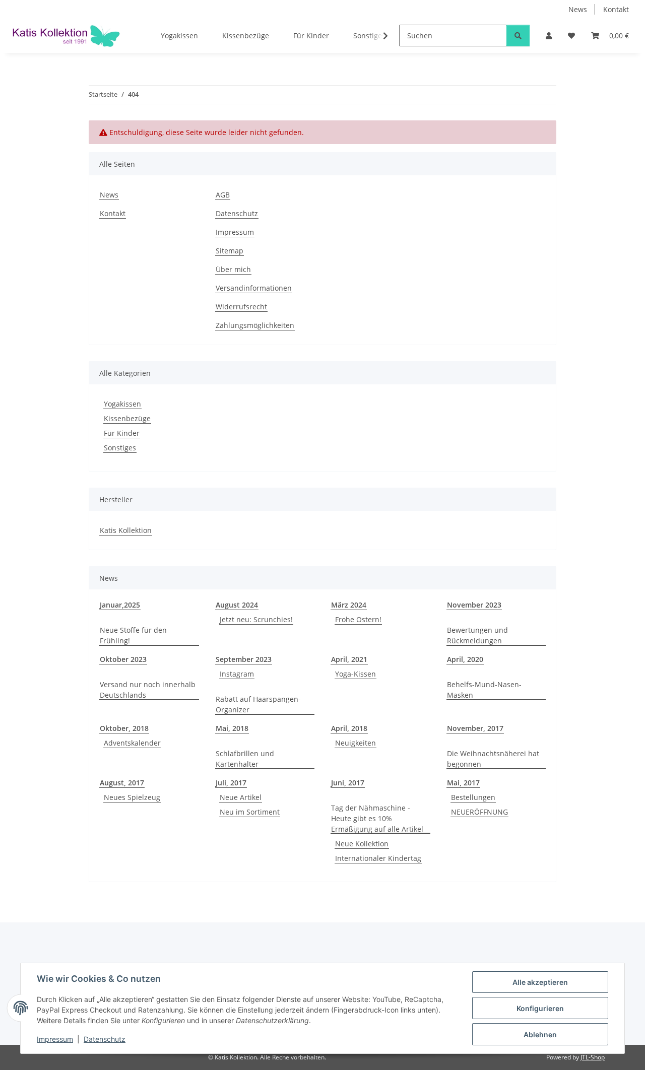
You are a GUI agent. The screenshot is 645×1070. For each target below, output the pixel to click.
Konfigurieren (540, 1008)
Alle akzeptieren (540, 982)
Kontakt (616, 9)
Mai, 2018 (232, 728)
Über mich (233, 269)
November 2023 (474, 605)
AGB (223, 194)
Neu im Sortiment (250, 812)
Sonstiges (120, 447)
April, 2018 (349, 728)
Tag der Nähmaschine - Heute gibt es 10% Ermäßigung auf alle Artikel (377, 818)
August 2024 (237, 605)
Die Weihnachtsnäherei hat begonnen (493, 759)
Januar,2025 (120, 605)
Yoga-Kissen (355, 674)
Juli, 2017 (231, 782)
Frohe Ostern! (358, 619)
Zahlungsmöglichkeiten (255, 325)
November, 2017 (475, 728)
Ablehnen (540, 1034)
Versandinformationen (254, 288)
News (577, 9)
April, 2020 (465, 659)
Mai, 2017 (463, 782)
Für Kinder (122, 433)
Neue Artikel (241, 797)
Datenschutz (104, 1039)
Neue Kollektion (362, 843)
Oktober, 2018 (124, 728)
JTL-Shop (592, 1057)
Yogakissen (122, 404)
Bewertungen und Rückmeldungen (477, 635)
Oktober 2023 (123, 659)
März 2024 (348, 605)
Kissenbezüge (127, 418)
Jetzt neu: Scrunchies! (256, 619)
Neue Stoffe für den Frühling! (133, 635)
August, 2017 (122, 782)
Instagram (237, 674)
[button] (549, 35)
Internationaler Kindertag (378, 858)
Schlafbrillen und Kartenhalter (245, 759)
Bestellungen (473, 797)
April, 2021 (349, 659)
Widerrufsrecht (241, 306)
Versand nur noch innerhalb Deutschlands (148, 690)
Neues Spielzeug (132, 797)
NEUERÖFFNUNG (479, 812)
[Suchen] (518, 35)
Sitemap (229, 250)
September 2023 (244, 659)
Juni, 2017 (347, 782)
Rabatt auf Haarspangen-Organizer (258, 704)
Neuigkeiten (355, 743)
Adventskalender (132, 743)
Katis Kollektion (126, 530)
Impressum (55, 1039)
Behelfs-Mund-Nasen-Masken (484, 690)
